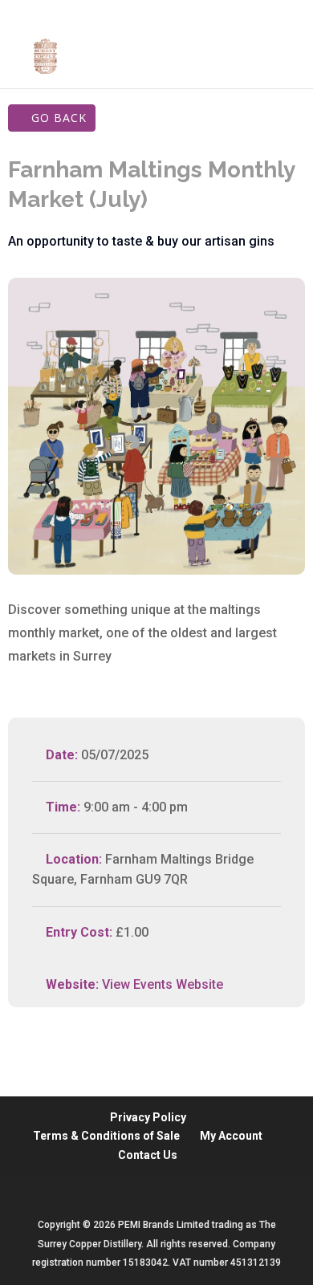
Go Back (59, 117)
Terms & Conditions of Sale (106, 1135)
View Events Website (162, 984)
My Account (231, 1135)
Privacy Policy (148, 1117)
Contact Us (147, 1155)
